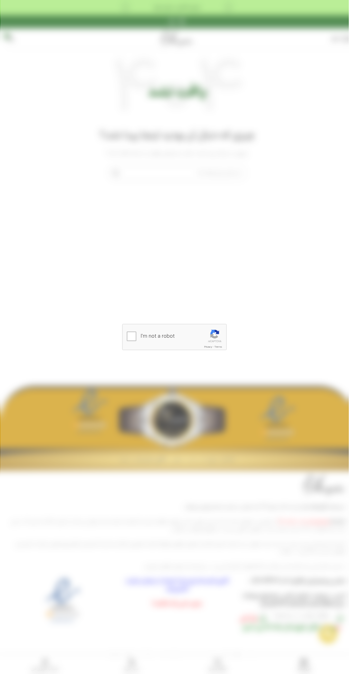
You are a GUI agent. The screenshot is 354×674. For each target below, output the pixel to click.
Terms (218, 346)
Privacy (208, 346)
